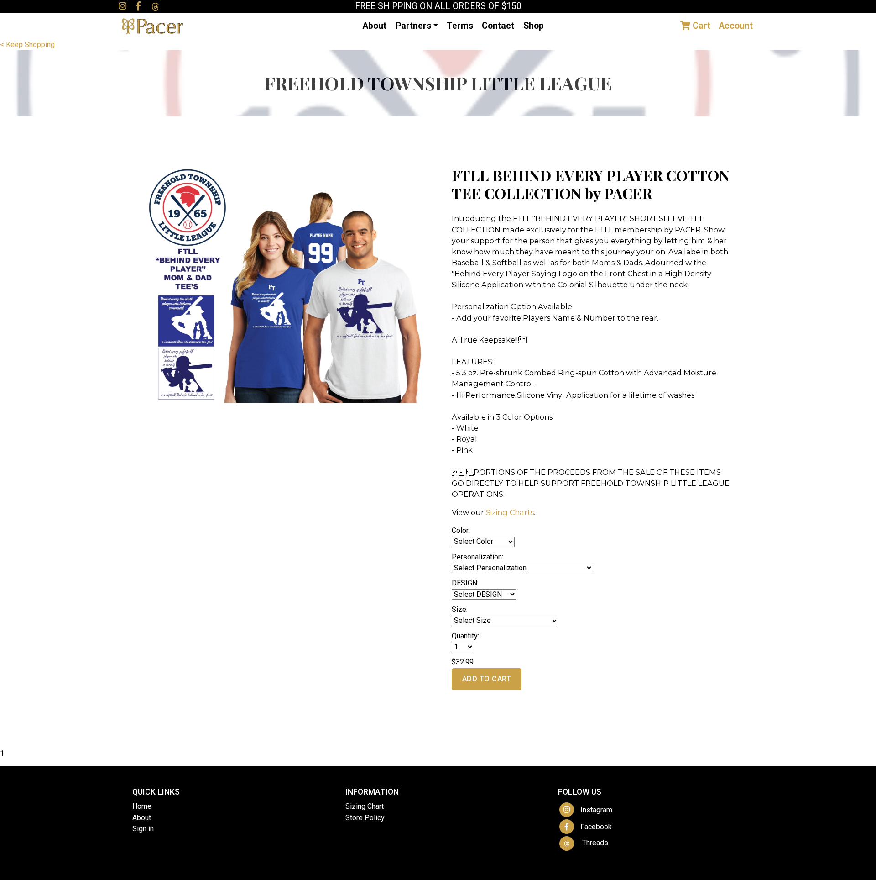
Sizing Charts (510, 512)
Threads (591, 842)
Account (736, 26)
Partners (413, 26)
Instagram (593, 810)
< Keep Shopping (27, 44)
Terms (460, 26)
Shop (533, 26)
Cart (700, 26)
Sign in (143, 828)
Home (141, 806)
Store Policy (365, 817)
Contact (498, 26)
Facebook (593, 826)
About (374, 26)
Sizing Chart (364, 806)
